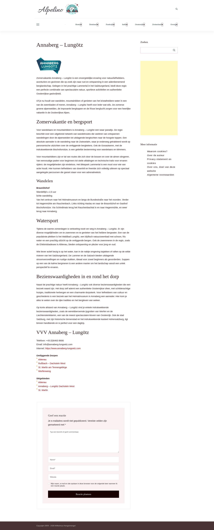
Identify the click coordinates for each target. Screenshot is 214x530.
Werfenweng (44, 371)
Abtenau (42, 359)
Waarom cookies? (157, 151)
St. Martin (43, 390)
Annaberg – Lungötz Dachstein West (56, 386)
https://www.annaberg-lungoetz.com (63, 348)
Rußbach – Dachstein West (51, 363)
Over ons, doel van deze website (161, 169)
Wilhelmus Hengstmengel (65, 526)
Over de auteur (155, 155)
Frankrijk (109, 24)
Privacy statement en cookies (159, 161)
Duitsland (93, 24)
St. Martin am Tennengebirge (52, 367)
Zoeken (144, 42)
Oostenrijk (139, 24)
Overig (173, 24)
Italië (124, 24)
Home (77, 24)
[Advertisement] (159, 98)
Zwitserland (156, 24)
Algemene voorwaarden (160, 175)
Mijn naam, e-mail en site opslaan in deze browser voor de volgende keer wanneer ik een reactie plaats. (84, 485)
